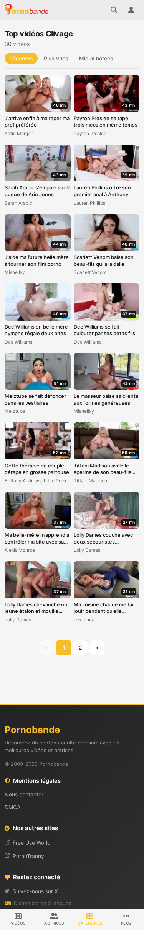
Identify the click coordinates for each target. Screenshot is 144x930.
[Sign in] (130, 10)
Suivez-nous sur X (35, 891)
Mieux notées (96, 58)
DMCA (12, 807)
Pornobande (28, 10)
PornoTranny (28, 856)
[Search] (114, 10)
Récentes (21, 58)
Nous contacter (24, 794)
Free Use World (32, 842)
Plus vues (56, 58)
